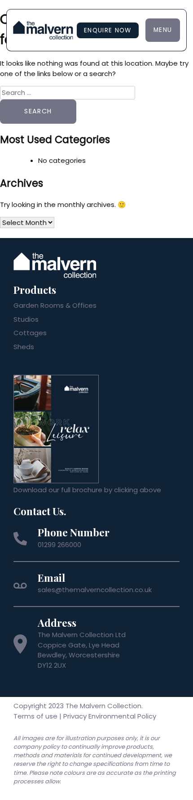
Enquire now (108, 30)
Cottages (30, 332)
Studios (26, 319)
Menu (163, 30)
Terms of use (35, 716)
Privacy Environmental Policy (109, 716)
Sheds (23, 346)
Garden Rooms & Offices (54, 305)
